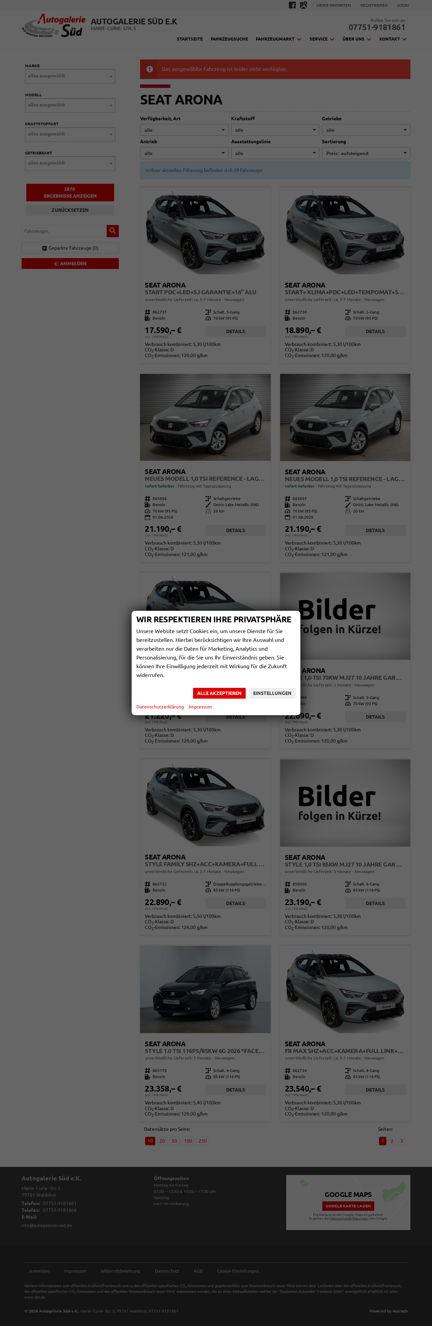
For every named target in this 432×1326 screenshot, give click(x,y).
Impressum (200, 706)
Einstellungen (272, 693)
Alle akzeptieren (219, 693)
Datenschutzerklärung (160, 706)
